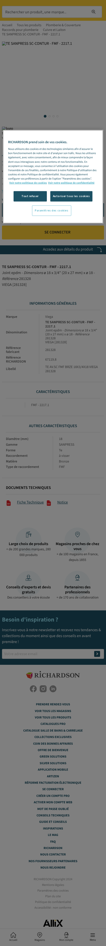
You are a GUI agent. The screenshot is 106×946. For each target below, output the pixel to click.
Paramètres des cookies (52, 210)
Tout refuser (30, 196)
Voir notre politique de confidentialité (71, 183)
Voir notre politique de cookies (28, 183)
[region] (53, 176)
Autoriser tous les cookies (71, 196)
